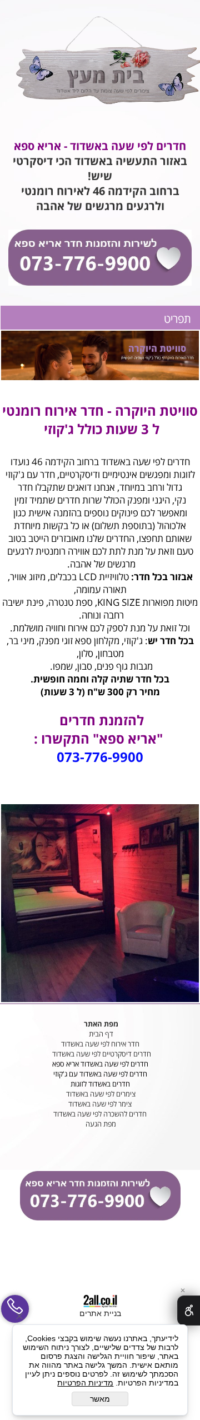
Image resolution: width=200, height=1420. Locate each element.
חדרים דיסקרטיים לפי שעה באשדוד (101, 1054)
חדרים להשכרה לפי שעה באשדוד (100, 1114)
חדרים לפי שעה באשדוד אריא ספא (100, 1064)
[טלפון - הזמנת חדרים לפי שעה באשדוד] (100, 258)
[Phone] (15, 1309)
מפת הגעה (100, 1124)
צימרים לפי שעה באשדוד (100, 1094)
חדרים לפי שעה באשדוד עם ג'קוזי (100, 1074)
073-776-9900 (100, 757)
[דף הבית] (107, 60)
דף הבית (100, 1034)
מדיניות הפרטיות (85, 1382)
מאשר (100, 1398)
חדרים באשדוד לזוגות (100, 1084)
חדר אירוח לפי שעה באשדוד (100, 1044)
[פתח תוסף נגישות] (188, 1311)
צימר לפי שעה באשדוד (100, 1104)
